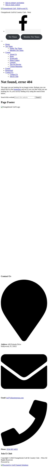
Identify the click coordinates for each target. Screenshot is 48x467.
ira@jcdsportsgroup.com (15, 398)
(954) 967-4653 (12, 449)
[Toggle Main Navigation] (2, 41)
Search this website (7, 97)
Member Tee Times (31, 37)
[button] (9, 46)
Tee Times (13, 37)
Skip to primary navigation (14, 3)
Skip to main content (12, 5)
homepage (17, 89)
